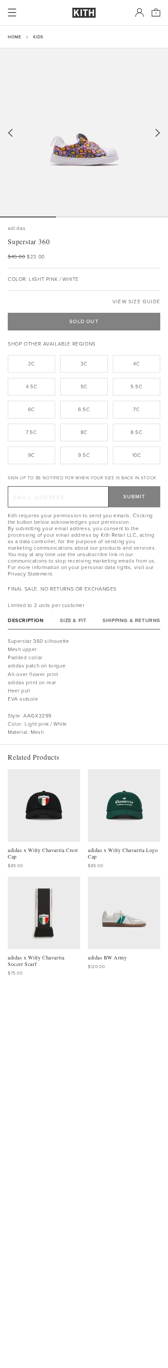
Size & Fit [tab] (73, 620)
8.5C (136, 432)
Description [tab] (26, 620)
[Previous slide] (10, 133)
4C (136, 364)
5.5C (136, 386)
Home (14, 37)
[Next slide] (157, 133)
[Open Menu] (12, 12)
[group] (84, 132)
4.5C (31, 386)
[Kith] (84, 13)
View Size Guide (136, 302)
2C (31, 364)
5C (84, 386)
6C (31, 409)
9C (31, 455)
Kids (38, 37)
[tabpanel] (84, 686)
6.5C (84, 409)
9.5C (84, 455)
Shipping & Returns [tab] (131, 620)
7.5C (31, 432)
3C (84, 364)
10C (136, 455)
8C (84, 432)
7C (136, 409)
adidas (17, 228)
